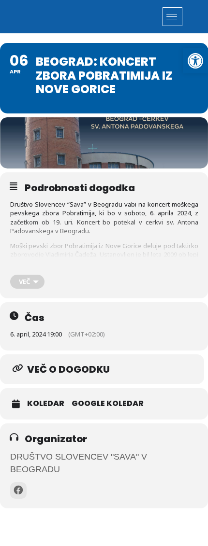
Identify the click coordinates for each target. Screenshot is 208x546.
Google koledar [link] (108, 403)
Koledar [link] (45, 403)
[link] (195, 60)
